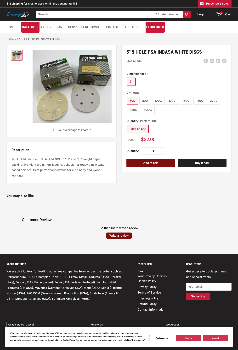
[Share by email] (224, 60)
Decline (188, 338)
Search (142, 271)
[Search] (187, 14)
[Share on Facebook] (206, 60)
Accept (215, 338)
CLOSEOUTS (155, 27)
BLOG (44, 27)
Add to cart (150, 163)
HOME (10, 27)
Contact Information (151, 309)
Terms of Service (149, 292)
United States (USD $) (21, 324)
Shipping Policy (148, 298)
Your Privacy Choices (152, 276)
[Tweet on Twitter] (218, 60)
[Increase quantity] (161, 150)
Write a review (119, 235)
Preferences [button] (138, 340)
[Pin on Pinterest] (212, 60)
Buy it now (202, 163)
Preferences (162, 338)
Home (10, 39)
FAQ (59, 27)
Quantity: (132, 151)
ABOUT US (132, 27)
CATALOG (28, 27)
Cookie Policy (147, 281)
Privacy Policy (147, 287)
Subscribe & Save (217, 3)
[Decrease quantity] (144, 150)
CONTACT (112, 27)
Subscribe (198, 296)
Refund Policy (147, 304)
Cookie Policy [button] (69, 340)
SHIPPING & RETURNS (83, 27)
